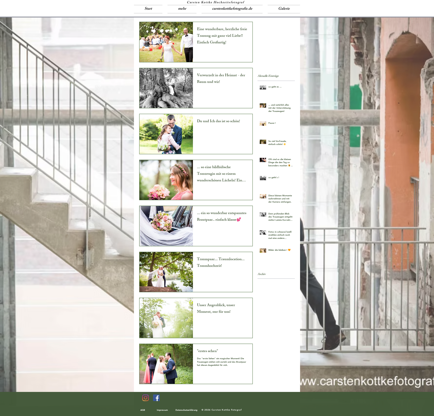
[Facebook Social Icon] (156, 397)
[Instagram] (145, 397)
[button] (182, 9)
